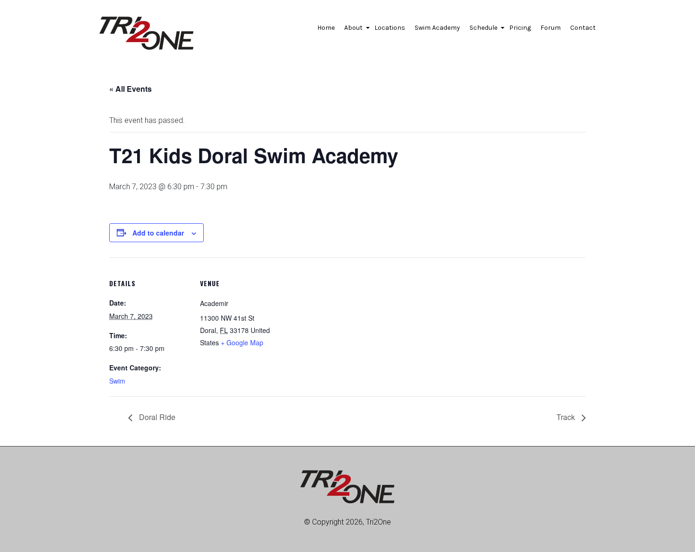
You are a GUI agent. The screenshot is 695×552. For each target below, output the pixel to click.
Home (326, 28)
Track (566, 417)
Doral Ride (156, 417)
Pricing (520, 28)
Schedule (484, 30)
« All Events (130, 88)
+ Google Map (242, 342)
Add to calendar (158, 232)
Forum (550, 28)
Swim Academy (437, 28)
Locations (389, 28)
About (354, 30)
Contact (583, 28)
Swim (117, 381)
